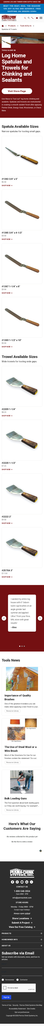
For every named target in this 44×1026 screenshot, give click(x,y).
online (27, 913)
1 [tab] (19, 646)
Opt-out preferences (22, 1012)
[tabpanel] (23, 617)
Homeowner (9, 980)
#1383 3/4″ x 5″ (10, 179)
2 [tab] (22, 646)
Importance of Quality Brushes (18, 697)
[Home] (3, 26)
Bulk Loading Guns (16, 798)
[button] (22, 841)
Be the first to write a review (22, 842)
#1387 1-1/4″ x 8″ (11, 286)
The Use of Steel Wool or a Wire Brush (21, 748)
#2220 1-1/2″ (9, 463)
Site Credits (31, 1009)
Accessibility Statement (17, 1009)
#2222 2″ (6, 516)
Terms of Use (6, 1005)
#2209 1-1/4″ (9, 409)
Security (15, 1005)
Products (12, 26)
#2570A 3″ (7, 570)
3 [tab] (24, 646)
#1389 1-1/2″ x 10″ (11, 340)
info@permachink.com (22, 898)
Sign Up (6, 997)
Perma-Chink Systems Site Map (31, 1005)
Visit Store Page (17, 91)
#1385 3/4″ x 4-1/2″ (12, 232)
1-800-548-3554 (22, 891)
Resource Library (12, 711)
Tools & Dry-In (25, 26)
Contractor (24, 980)
